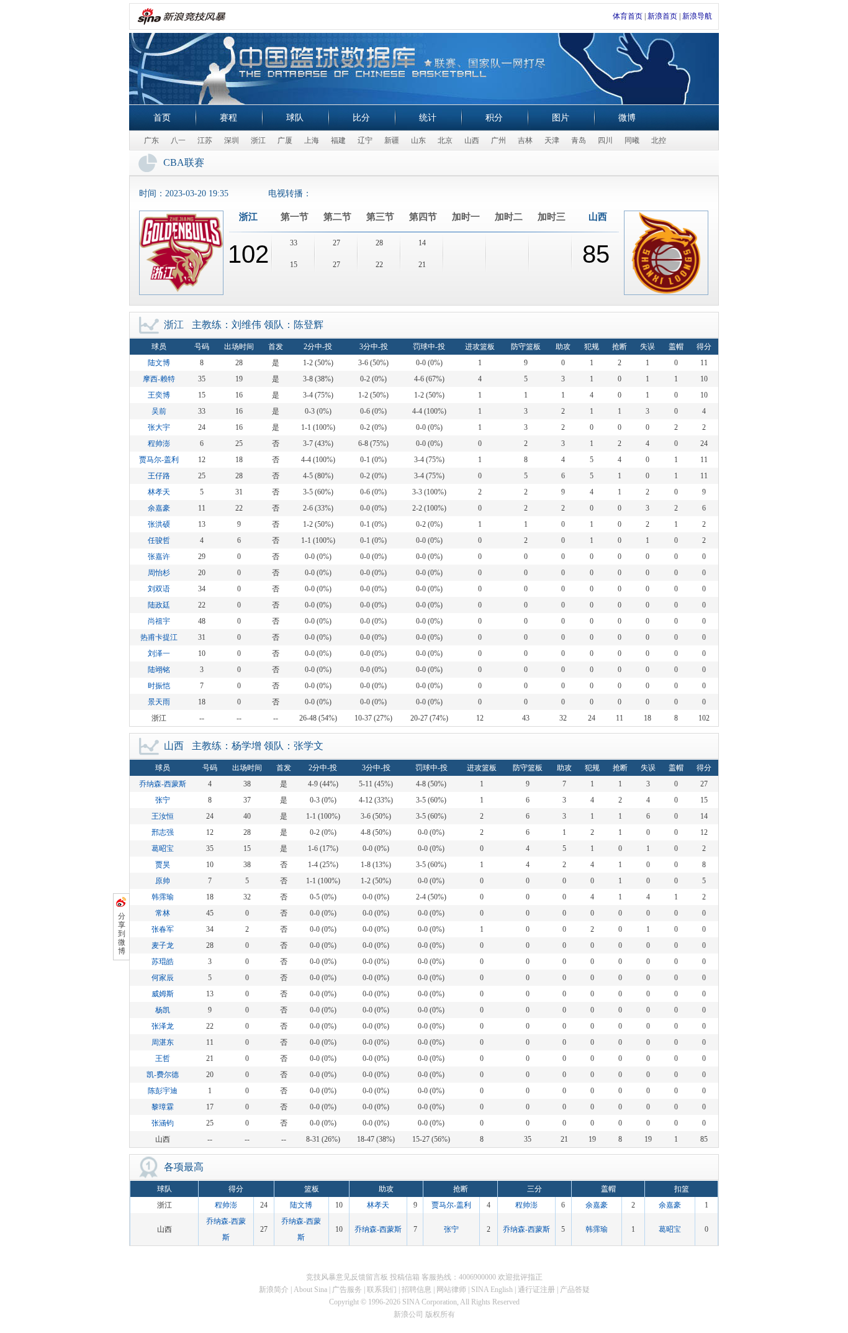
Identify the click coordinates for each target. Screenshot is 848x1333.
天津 (551, 140)
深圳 (231, 140)
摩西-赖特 (159, 379)
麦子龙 (162, 945)
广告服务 (347, 1289)
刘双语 (159, 589)
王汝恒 (162, 816)
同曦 (632, 140)
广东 (151, 140)
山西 (471, 140)
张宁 (162, 800)
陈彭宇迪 (163, 1090)
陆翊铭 (159, 669)
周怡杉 (159, 572)
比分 (361, 117)
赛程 (228, 117)
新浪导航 (697, 16)
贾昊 (162, 864)
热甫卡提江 (159, 637)
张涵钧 (162, 1123)
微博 (627, 117)
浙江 (258, 140)
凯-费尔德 (163, 1074)
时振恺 (159, 685)
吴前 (158, 411)
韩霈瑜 (162, 897)
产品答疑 (575, 1289)
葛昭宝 (162, 848)
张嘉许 (159, 556)
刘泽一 (159, 653)
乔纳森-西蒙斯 (162, 784)
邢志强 (162, 832)
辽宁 (365, 140)
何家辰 (162, 977)
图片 (560, 117)
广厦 (284, 140)
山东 (418, 140)
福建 (338, 140)
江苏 (204, 140)
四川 (605, 140)
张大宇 (159, 427)
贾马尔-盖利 (159, 459)
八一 (178, 140)
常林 (162, 913)
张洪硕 (159, 524)
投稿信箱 (405, 1277)
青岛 (578, 140)
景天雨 (159, 702)
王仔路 (159, 475)
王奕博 (159, 395)
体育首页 (628, 16)
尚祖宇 (159, 621)
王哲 (162, 1058)
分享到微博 (121, 933)
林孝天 (159, 492)
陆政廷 (159, 605)
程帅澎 (159, 443)
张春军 (162, 929)
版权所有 (440, 1314)
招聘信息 (416, 1289)
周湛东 (162, 1042)
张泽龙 (162, 1026)
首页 (162, 117)
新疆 (391, 140)
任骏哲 (159, 540)
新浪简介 (274, 1289)
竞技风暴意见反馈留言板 (347, 1277)
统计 (427, 117)
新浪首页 (662, 16)
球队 (295, 117)
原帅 (162, 880)
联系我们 (382, 1289)
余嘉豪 (159, 508)
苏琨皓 (162, 961)
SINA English (492, 1289)
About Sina (310, 1289)
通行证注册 (536, 1289)
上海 (311, 140)
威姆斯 (162, 994)
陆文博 (159, 362)
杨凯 (162, 1010)
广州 (498, 140)
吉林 (525, 140)
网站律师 (451, 1289)
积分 (494, 117)
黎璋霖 (162, 1107)
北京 (445, 140)
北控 (658, 140)
